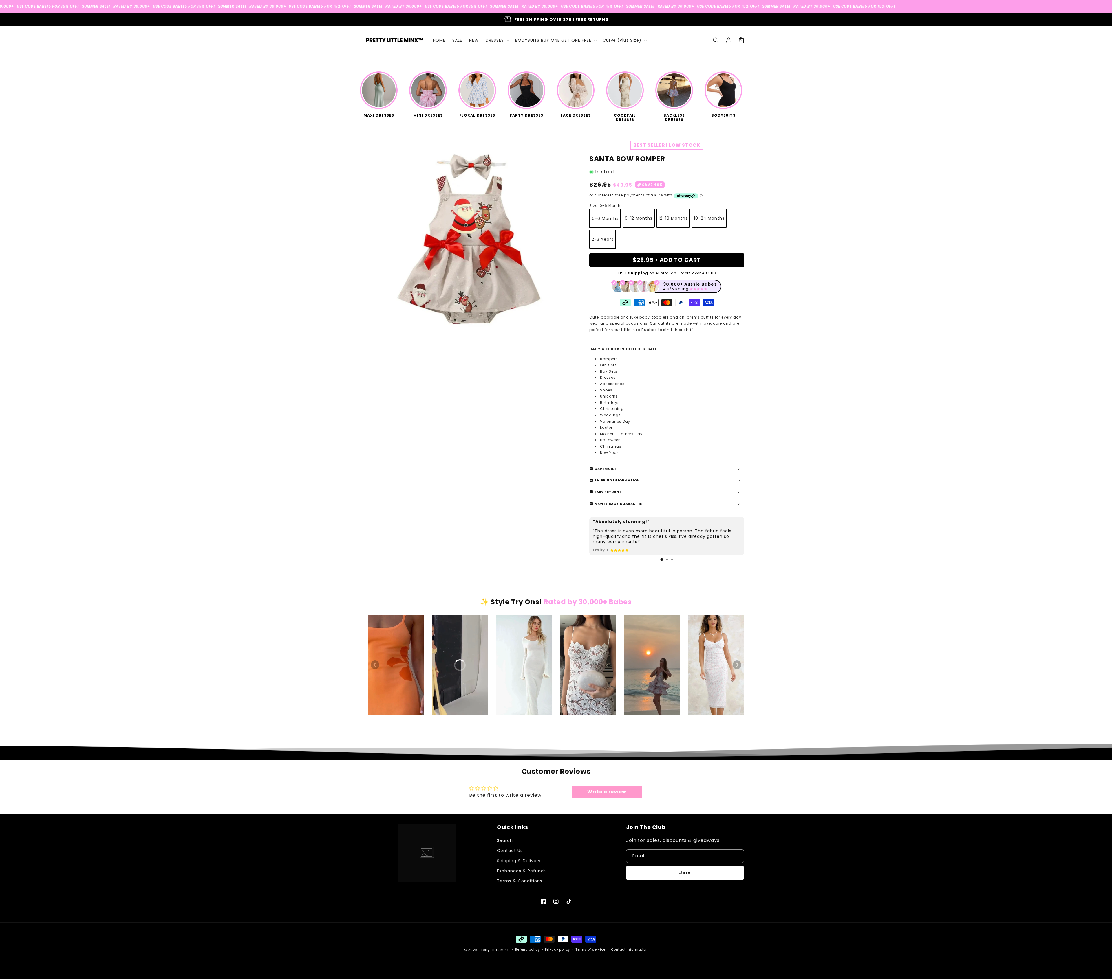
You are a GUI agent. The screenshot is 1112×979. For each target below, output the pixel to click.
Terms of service (590, 949)
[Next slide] (737, 664)
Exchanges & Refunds (521, 871)
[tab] (661, 559)
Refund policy (527, 949)
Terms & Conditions (519, 881)
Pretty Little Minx (494, 949)
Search (505, 840)
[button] (497, 40)
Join (685, 872)
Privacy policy (557, 949)
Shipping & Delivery (519, 861)
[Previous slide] (375, 664)
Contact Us (510, 850)
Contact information (629, 949)
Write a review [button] (606, 791)
